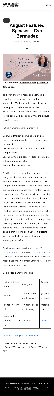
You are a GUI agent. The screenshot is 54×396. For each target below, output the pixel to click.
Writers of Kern (11, 5)
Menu (48, 5)
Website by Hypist (41, 383)
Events (19, 343)
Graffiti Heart (39, 252)
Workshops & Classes (28, 347)
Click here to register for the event (20, 335)
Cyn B (44, 320)
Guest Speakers (30, 343)
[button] (6, 20)
